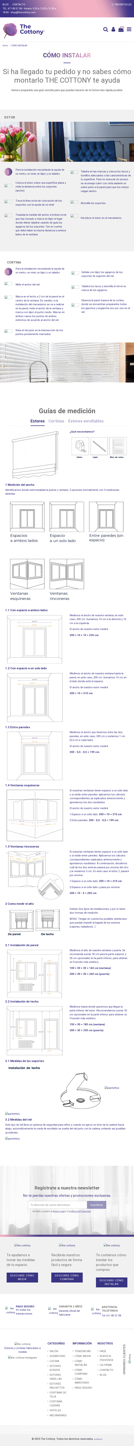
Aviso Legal (59, 1211)
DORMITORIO (57, 1356)
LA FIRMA (106, 1365)
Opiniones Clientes (124, 1359)
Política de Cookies (73, 1430)
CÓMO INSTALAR (81, 1363)
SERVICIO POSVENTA (106, 1358)
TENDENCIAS (83, 1351)
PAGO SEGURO (25, 1306)
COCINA (54, 1361)
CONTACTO (19, 4)
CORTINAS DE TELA (58, 1395)
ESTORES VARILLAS (56, 1377)
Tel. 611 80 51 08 (13, 8)
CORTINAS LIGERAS (56, 1403)
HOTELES (55, 1410)
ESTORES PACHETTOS (57, 1386)
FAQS (103, 1351)
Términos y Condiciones (100, 1430)
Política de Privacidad (80, 1211)
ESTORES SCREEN (55, 1368)
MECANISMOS (58, 1415)
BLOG (6, 4)
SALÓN (54, 1351)
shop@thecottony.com (23, 12)
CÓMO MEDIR (83, 1356)
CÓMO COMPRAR (81, 1372)
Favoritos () (122, 4)
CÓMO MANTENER (82, 1381)
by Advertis (98, 1439)
